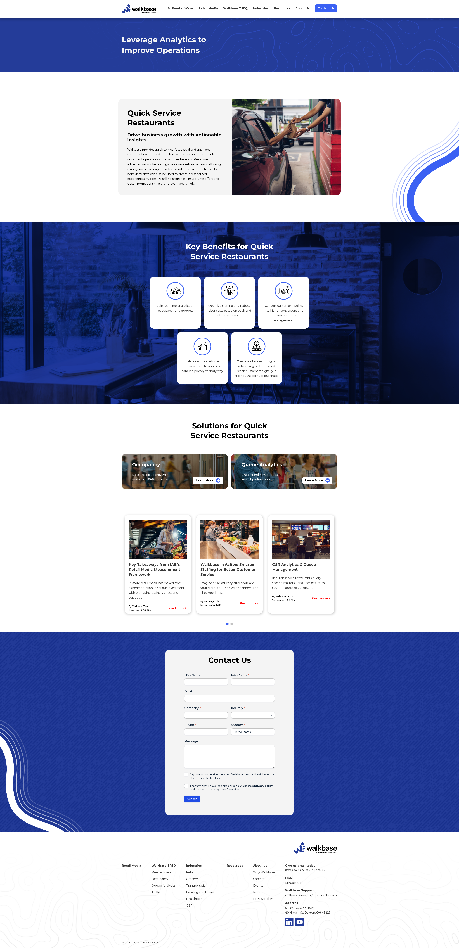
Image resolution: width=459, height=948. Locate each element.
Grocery (192, 879)
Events (258, 885)
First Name (192, 674)
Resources (282, 8)
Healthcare (194, 898)
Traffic (156, 892)
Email (188, 691)
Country (237, 724)
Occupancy (160, 879)
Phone (189, 724)
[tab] (227, 624)
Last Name (239, 674)
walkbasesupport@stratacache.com (311, 895)
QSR (189, 905)
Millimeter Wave (180, 8)
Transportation (196, 885)
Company (191, 708)
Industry (237, 708)
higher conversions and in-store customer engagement (287, 315)
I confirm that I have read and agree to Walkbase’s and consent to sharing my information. (231, 787)
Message (191, 741)
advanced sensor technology (148, 164)
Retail (190, 872)
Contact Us (326, 8)
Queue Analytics (163, 885)
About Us (302, 8)
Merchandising (162, 872)
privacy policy (263, 786)
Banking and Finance (201, 892)
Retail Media (208, 8)
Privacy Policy (263, 898)
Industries (261, 8)
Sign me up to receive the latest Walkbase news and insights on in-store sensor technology (232, 776)
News (257, 892)
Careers (258, 879)
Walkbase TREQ (235, 8)
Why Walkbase (264, 872)
